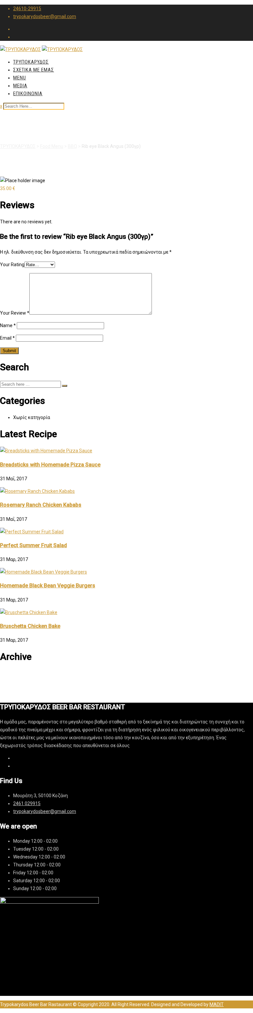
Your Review (14, 313)
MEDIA (20, 86)
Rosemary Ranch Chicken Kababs (40, 505)
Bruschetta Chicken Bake (30, 626)
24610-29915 (27, 8)
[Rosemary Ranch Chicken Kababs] (37, 491)
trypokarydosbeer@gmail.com (44, 16)
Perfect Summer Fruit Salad (33, 545)
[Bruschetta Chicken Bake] (28, 612)
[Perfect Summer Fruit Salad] (32, 531)
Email (7, 338)
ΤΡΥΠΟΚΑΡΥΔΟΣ (31, 62)
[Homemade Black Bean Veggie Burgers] (43, 572)
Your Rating (12, 264)
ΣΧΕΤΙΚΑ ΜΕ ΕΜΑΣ (33, 70)
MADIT (217, 1004)
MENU (19, 78)
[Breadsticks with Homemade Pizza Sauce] (46, 450)
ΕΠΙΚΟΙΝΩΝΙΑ (27, 94)
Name (8, 325)
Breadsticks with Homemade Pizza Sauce (50, 465)
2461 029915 (27, 803)
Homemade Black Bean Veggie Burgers (47, 585)
